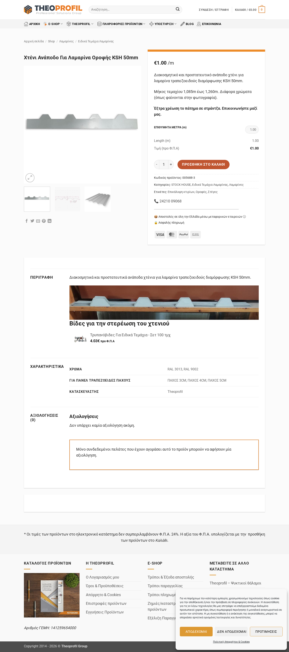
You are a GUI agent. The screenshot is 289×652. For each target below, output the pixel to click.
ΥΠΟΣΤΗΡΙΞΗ (164, 24)
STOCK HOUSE (181, 184)
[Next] (134, 124)
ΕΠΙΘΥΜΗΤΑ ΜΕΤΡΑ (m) (170, 127)
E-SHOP (54, 24)
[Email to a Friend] (38, 221)
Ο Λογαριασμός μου (102, 577)
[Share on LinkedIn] (49, 221)
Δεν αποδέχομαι (231, 632)
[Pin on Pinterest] (44, 221)
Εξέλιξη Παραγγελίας (166, 618)
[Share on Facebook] (27, 221)
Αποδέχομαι (196, 632)
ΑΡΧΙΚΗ (34, 24)
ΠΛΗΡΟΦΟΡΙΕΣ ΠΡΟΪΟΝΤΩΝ (122, 24)
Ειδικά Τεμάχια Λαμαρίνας (96, 41)
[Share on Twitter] (32, 221)
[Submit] (178, 10)
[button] (214, 10)
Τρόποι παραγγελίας (165, 586)
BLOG (190, 24)
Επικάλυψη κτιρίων (181, 192)
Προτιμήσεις (266, 632)
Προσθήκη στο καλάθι (203, 164)
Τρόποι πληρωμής (163, 595)
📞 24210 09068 (168, 201)
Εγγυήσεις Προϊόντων (105, 612)
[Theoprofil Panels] (53, 10)
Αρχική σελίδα (34, 41)
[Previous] (31, 124)
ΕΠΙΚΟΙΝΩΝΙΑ (211, 24)
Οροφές (201, 192)
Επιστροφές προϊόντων (106, 603)
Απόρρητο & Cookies (103, 595)
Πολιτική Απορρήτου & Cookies (231, 641)
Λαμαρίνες (66, 41)
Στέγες (213, 192)
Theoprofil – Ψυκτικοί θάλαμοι (235, 583)
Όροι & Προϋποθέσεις (105, 586)
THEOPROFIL (81, 24)
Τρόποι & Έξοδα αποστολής (171, 577)
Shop (51, 41)
